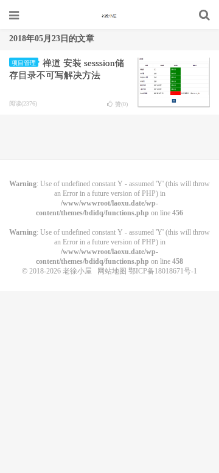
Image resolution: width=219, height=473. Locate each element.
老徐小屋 (109, 15)
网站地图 (112, 271)
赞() (121, 104)
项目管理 (24, 62)
